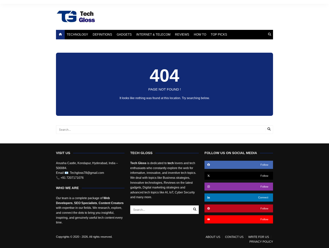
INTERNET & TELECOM (153, 34)
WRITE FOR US (258, 236)
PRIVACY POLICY (261, 241)
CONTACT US (234, 236)
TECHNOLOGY (77, 34)
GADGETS (124, 34)
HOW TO (200, 34)
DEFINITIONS (102, 34)
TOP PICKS (219, 34)
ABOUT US (213, 236)
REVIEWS (182, 34)
